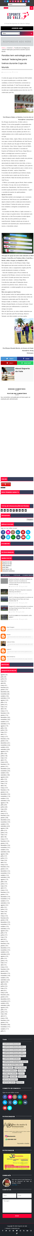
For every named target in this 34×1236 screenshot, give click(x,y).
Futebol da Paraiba (10, 1073)
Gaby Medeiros (7, 565)
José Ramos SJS (7, 569)
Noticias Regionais (10, 1079)
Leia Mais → (15, 1185)
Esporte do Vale (7, 562)
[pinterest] (10, 1)
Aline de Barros (11, 656)
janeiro (3, 689)
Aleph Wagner (10, 627)
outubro (3, 696)
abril (2, 683)
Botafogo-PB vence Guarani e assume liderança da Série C (20, 591)
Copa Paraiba (8, 1067)
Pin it (11, 363)
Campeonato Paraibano (11, 1058)
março (3, 685)
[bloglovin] (15, 1)
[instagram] (13, 1)
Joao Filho (5, 567)
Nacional (13, 1076)
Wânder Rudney (24, 1228)
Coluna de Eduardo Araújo (12, 1064)
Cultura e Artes (11, 642)
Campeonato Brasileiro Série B (14, 1050)
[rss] (21, 1)
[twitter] (8, 1)
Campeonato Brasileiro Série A (14, 1047)
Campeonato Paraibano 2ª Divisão (15, 1061)
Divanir (9, 634)
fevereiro (3, 687)
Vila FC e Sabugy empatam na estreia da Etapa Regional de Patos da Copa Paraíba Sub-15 (21, 599)
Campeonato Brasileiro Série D (14, 1055)
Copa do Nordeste (9, 1070)
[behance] (23, 1)
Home (3, 48)
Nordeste (22, 1076)
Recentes (6, 575)
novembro (4, 694)
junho (2, 679)
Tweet (11, 359)
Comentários (28, 575)
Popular (17, 575)
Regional (20, 1082)
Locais (6, 8)
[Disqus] (17, 450)
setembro (3, 698)
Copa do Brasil (20, 1067)
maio (2, 681)
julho (2, 677)
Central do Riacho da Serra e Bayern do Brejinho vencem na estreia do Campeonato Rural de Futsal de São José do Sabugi (20, 581)
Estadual (21, 1070)
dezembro (4, 692)
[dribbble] (18, 1)
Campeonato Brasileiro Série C (14, 1053)
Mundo (5, 1076)
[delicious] (29, 1)
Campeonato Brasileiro (11, 1044)
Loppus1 (9, 649)
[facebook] (5, 1)
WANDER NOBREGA (9, 571)
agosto (3, 675)
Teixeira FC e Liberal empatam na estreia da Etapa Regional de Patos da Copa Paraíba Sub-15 (21, 608)
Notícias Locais (9, 1082)
